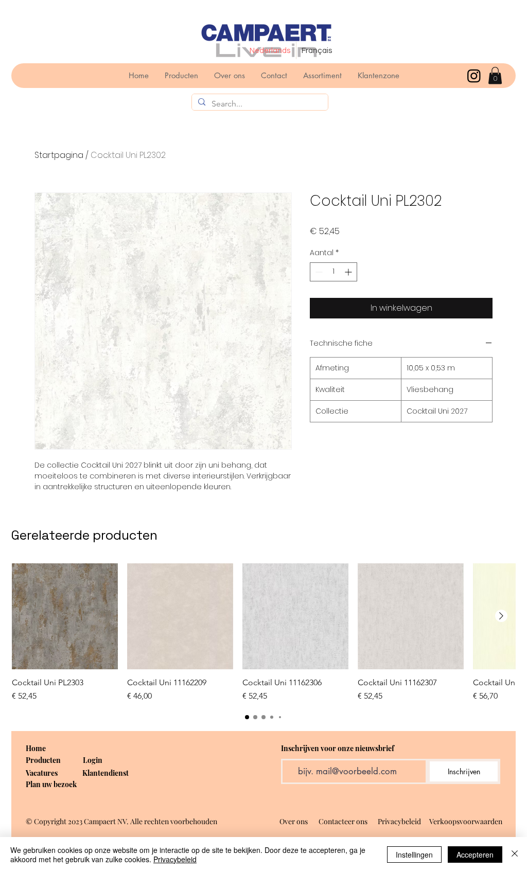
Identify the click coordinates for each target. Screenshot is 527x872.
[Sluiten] (514, 854)
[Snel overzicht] (65, 616)
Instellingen (414, 854)
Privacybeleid (175, 859)
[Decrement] (317, 272)
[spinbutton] (333, 272)
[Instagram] (474, 75)
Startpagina (58, 155)
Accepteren (475, 854)
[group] (263, 633)
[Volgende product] (501, 616)
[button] (495, 75)
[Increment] (349, 272)
